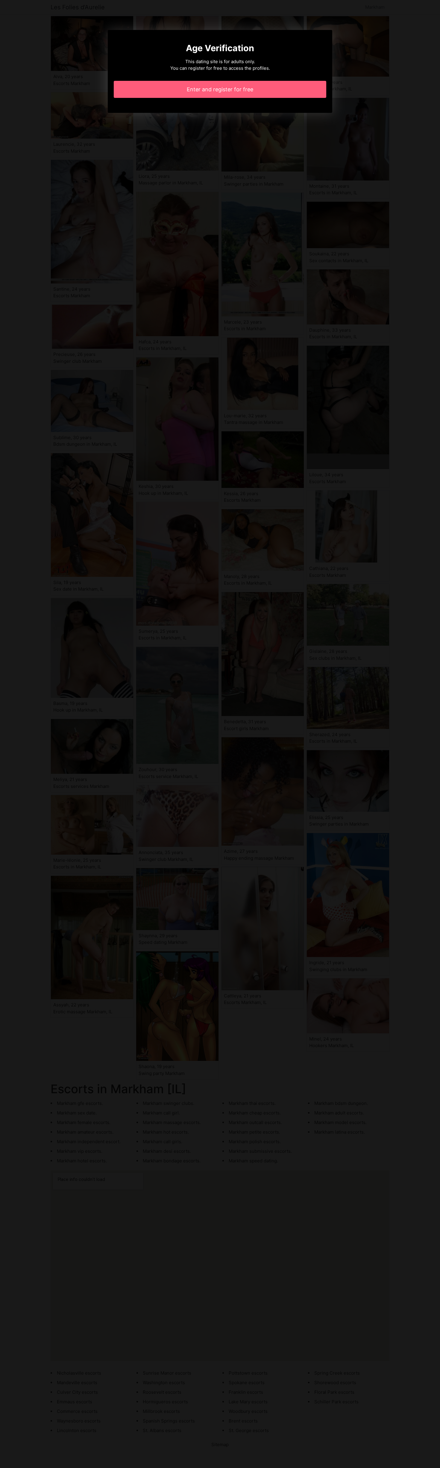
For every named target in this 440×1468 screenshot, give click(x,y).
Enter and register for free (220, 89)
